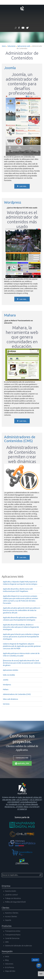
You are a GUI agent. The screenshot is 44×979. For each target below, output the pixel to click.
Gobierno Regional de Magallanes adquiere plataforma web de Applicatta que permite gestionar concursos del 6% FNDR (22, 646)
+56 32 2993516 (35, 800)
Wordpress (12, 202)
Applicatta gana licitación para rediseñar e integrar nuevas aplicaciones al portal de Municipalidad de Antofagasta (21, 636)
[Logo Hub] (22, 825)
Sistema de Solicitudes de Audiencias (18, 946)
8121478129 (34, 807)
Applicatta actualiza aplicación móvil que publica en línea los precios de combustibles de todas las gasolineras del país (21, 610)
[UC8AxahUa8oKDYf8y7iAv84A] (23, 28)
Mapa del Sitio (10, 971)
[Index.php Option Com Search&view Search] (16, 28)
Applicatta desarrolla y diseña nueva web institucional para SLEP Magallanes (18, 590)
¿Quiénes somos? (11, 895)
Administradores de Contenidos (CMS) (19, 439)
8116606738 (22, 809)
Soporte (8, 920)
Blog (7, 960)
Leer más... (23, 186)
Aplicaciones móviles (10, 670)
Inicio (4, 46)
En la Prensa (9, 967)
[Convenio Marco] (22, 852)
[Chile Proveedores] (22, 862)
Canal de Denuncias (12, 938)
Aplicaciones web (23, 46)
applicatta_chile (23, 763)
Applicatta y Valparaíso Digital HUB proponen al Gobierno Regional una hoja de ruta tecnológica (20, 583)
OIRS (7, 942)
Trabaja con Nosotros (13, 898)
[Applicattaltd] (27, 28)
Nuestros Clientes (11, 913)
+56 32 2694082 (22, 800)
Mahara (10, 315)
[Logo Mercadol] (22, 843)
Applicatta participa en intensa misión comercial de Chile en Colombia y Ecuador (21, 654)
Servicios (6, 704)
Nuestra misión (10, 891)
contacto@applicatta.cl (28, 802)
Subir (41, 974)
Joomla (10, 68)
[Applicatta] (19, 28)
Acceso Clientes (11, 916)
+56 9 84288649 (13, 802)
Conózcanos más (22, 758)
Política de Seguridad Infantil (15, 902)
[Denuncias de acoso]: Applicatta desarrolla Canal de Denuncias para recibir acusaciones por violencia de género (21, 663)
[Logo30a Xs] (22, 8)
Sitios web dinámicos (10, 699)
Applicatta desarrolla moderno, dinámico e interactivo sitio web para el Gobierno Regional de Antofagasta (21, 627)
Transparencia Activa (12, 931)
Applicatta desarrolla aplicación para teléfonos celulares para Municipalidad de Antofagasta (20, 619)
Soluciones (12, 46)
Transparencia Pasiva (12, 935)
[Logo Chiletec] (22, 834)
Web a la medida (9, 675)
